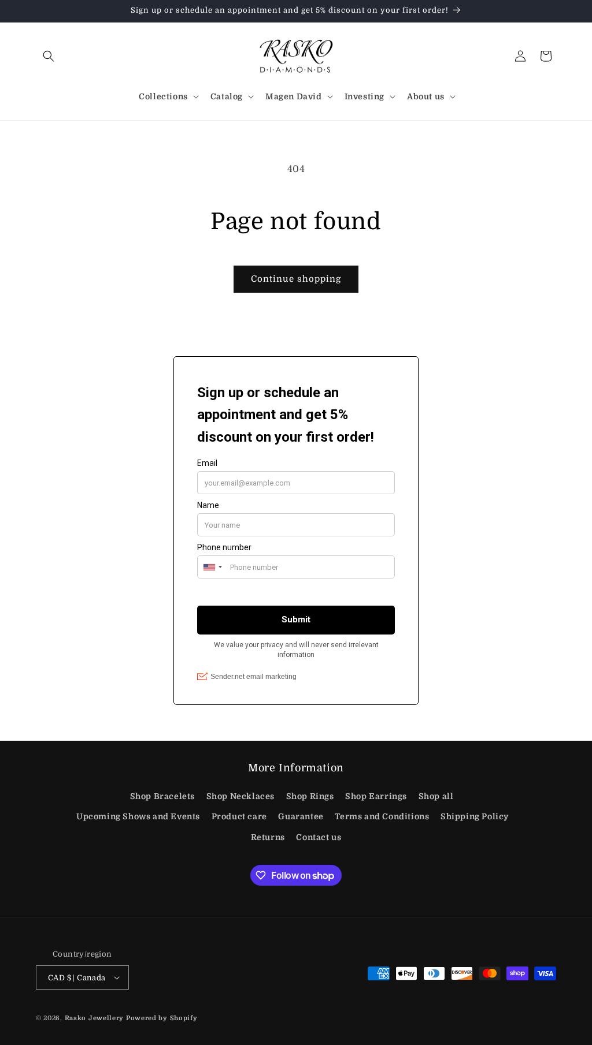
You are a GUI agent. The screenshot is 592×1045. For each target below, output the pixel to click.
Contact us (318, 837)
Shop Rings (310, 796)
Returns (268, 837)
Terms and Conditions (382, 816)
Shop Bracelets (162, 796)
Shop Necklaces (240, 796)
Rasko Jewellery (94, 1018)
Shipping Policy (475, 816)
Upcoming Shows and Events (138, 816)
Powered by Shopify (162, 1018)
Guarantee (300, 816)
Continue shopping (296, 279)
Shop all (436, 796)
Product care (239, 816)
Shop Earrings (376, 796)
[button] (48, 56)
